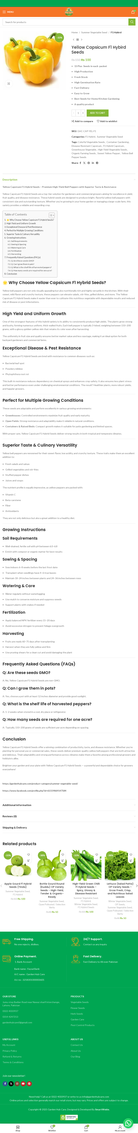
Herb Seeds (77, 1013)
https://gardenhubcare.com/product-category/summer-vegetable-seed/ (40, 783)
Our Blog (75, 1056)
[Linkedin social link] (93, 163)
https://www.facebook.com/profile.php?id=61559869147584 (34, 790)
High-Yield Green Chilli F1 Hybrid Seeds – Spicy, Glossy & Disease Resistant (86, 888)
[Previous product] (74, 40)
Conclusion (12, 274)
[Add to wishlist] (29, 855)
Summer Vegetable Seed (94, 32)
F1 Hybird (116, 32)
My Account (9, 1044)
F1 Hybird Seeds (86, 907)
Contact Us (77, 1044)
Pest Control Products (83, 1025)
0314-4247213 (10, 1016)
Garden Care (77, 1019)
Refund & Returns (12, 1056)
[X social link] (84, 163)
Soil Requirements (19, 241)
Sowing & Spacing (18, 244)
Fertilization (16, 251)
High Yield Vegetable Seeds (112, 149)
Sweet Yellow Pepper (108, 153)
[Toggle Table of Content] (50, 215)
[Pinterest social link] (89, 163)
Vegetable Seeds (80, 1002)
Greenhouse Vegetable (84, 149)
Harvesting (16, 254)
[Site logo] (69, 11)
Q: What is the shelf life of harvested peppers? (31, 267)
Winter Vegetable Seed (85, 904)
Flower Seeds (78, 1008)
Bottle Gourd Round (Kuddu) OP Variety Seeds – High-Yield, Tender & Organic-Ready (52, 890)
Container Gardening (118, 142)
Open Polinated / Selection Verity (52, 906)
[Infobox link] (34, 942)
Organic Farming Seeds (84, 153)
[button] (29, 860)
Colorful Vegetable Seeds (91, 142)
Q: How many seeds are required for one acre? (31, 270)
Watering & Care (18, 248)
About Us (76, 1050)
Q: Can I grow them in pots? (22, 264)
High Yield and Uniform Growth (21, 223)
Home (75, 32)
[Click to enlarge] (9, 84)
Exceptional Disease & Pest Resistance (24, 227)
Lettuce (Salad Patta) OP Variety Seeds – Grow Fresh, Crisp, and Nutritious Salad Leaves (120, 890)
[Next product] (82, 40)
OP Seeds (120, 904)
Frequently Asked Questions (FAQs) (24, 257)
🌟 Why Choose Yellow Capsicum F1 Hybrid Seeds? (30, 220)
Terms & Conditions (13, 1062)
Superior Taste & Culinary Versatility (23, 234)
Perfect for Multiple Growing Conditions (25, 230)
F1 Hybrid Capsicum (113, 145)
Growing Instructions (16, 237)
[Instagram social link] (17, 1083)
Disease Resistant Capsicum (86, 145)
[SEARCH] (131, 22)
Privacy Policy (10, 1050)
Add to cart (97, 113)
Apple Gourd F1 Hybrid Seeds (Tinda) (17, 885)
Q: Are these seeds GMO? (22, 261)
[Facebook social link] (80, 163)
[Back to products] (78, 40)
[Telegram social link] (97, 163)
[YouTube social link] (23, 1083)
